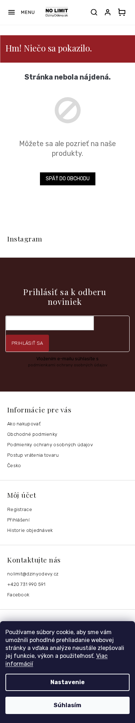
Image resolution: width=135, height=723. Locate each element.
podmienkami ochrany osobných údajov (67, 364)
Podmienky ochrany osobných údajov (50, 444)
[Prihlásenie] (109, 12)
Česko (14, 465)
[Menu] (21, 12)
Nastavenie (67, 682)
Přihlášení (18, 520)
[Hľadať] (94, 12)
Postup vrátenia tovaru (33, 455)
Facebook (18, 594)
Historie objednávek (30, 530)
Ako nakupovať (24, 423)
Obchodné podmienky (32, 434)
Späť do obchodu (68, 179)
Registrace (19, 509)
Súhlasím (67, 705)
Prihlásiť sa (27, 343)
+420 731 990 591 (26, 584)
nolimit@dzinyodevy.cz (32, 574)
